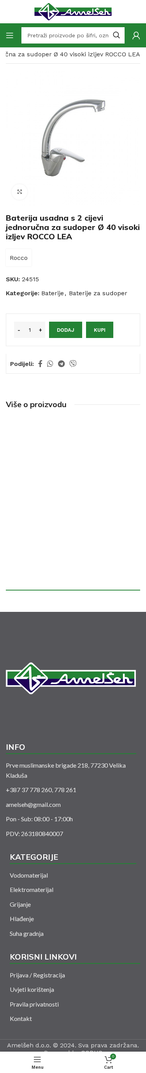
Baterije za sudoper (98, 293)
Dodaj (65, 330)
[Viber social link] (73, 363)
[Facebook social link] (40, 363)
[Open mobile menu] (10, 35)
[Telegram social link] (61, 363)
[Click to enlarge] (19, 192)
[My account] (136, 35)
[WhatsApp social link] (50, 363)
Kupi (100, 330)
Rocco (19, 257)
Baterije (52, 293)
